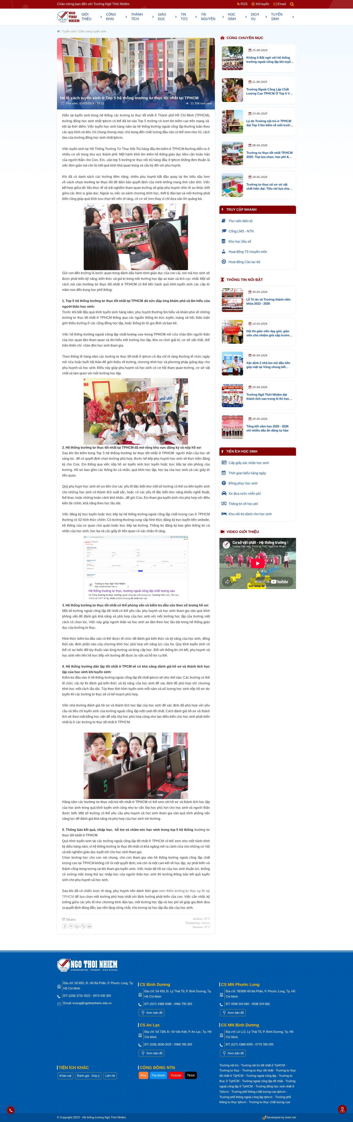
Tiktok (191, 1075)
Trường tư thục (229, 1070)
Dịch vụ (259, 17)
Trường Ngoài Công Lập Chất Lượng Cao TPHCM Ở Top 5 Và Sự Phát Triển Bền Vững (268, 93)
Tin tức (189, 17)
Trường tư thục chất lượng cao (269, 1102)
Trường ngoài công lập (261, 1075)
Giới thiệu (92, 17)
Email (281, 4)
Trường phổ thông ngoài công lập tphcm (246, 1097)
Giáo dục (167, 17)
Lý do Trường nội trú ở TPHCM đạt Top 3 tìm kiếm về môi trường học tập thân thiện (270, 125)
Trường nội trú (229, 1065)
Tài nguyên (212, 17)
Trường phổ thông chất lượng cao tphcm (258, 1091)
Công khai (116, 17)
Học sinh (237, 17)
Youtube (176, 1075)
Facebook (158, 1075)
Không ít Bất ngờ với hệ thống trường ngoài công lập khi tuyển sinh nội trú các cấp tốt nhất (269, 62)
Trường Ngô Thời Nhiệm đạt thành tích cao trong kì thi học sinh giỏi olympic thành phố (267, 398)
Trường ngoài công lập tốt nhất (263, 1081)
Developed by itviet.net (281, 1117)
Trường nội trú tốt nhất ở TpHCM (263, 1065)
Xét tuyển (262, 4)
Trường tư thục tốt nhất (258, 1070)
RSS (244, 4)
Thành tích (142, 17)
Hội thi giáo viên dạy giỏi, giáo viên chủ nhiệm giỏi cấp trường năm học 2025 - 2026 (268, 335)
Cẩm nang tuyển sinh (92, 31)
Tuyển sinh (282, 17)
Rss (143, 1075)
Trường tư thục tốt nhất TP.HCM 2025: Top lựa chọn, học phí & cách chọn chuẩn (269, 157)
